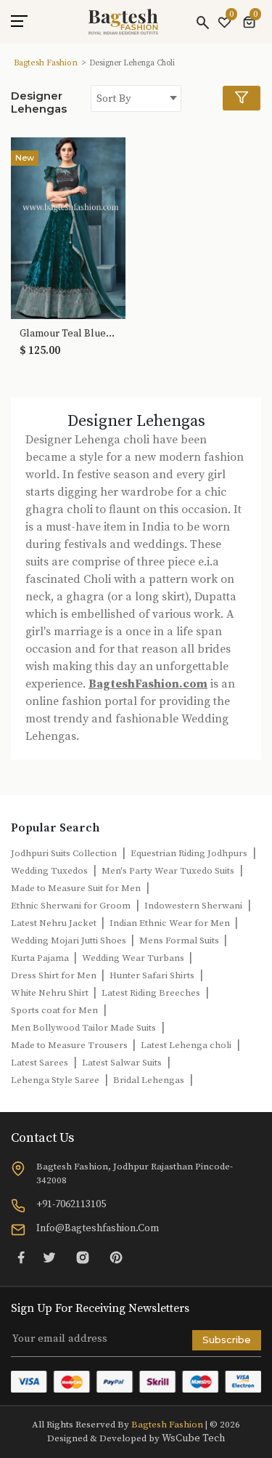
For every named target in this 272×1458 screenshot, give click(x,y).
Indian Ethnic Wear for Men (171, 923)
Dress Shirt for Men (55, 975)
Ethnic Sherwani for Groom (71, 905)
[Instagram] (83, 1258)
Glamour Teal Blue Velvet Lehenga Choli (68, 334)
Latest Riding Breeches (151, 993)
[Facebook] (21, 1258)
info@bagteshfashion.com (97, 1228)
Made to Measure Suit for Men (76, 888)
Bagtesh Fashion (46, 62)
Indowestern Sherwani (193, 905)
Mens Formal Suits (180, 940)
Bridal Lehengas (148, 1080)
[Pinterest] (116, 1258)
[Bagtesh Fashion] (123, 22)
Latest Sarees (39, 1062)
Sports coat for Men (54, 1010)
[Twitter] (49, 1258)
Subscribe (226, 1339)
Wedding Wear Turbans (134, 958)
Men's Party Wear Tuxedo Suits (168, 871)
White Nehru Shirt (51, 993)
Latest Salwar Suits (122, 1062)
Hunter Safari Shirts (152, 975)
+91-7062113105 (71, 1204)
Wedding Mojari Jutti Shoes (69, 940)
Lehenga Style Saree (55, 1080)
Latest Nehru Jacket (55, 923)
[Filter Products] (241, 98)
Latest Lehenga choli (186, 1045)
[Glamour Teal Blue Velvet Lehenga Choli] (68, 227)
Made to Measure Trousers (70, 1045)
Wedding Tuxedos (49, 871)
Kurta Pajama (41, 958)
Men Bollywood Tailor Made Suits (83, 1028)
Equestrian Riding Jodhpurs (189, 853)
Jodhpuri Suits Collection (64, 853)
